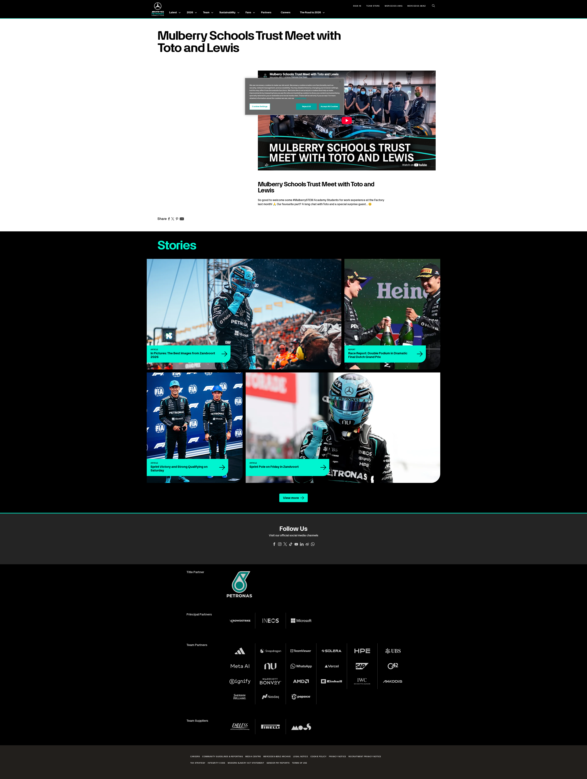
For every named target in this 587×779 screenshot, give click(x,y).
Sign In (357, 6)
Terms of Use (299, 763)
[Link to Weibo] (307, 544)
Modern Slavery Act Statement (246, 763)
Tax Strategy (197, 763)
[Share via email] (182, 218)
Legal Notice (300, 756)
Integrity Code (216, 763)
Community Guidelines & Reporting (222, 756)
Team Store (373, 6)
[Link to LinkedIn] (302, 544)
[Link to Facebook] (274, 544)
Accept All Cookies (329, 106)
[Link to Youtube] (296, 544)
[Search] (433, 6)
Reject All (306, 106)
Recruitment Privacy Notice (365, 756)
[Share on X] (172, 218)
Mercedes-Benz (416, 6)
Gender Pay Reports (278, 763)
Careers (285, 12)
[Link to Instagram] (280, 544)
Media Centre (253, 756)
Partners (266, 12)
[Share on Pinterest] (177, 218)
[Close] (340, 81)
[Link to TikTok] (291, 544)
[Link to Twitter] (285, 544)
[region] (294, 96)
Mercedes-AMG (393, 6)
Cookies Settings (260, 106)
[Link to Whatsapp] (313, 544)
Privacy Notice (337, 756)
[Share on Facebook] (169, 218)
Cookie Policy (318, 756)
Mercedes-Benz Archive (277, 756)
